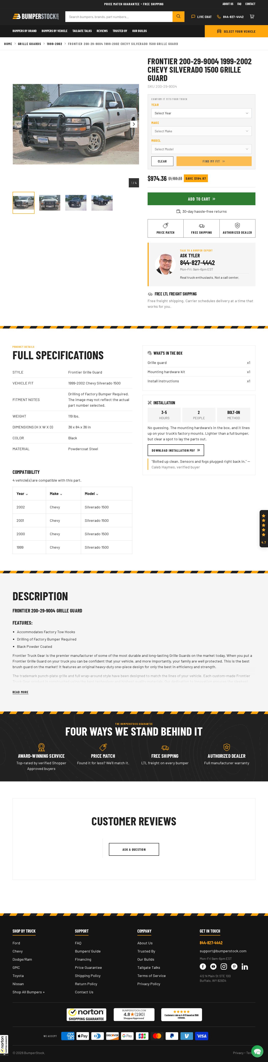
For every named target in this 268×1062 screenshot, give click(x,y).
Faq (239, 4)
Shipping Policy (87, 975)
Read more (20, 692)
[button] (4, 1045)
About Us (228, 4)
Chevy (18, 951)
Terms (250, 1053)
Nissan (18, 983)
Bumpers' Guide (88, 951)
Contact (250, 4)
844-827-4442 (197, 262)
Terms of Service (151, 975)
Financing (83, 959)
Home (8, 44)
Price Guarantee (88, 967)
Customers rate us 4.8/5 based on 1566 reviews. (181, 1016)
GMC (16, 967)
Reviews (102, 31)
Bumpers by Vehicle (54, 31)
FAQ (78, 943)
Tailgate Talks (82, 31)
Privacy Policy (148, 983)
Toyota (18, 975)
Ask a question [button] (134, 849)
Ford (16, 943)
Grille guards (29, 44)
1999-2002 (54, 44)
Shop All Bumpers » (29, 992)
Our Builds (139, 31)
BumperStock (34, 1053)
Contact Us (84, 992)
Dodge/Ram (22, 959)
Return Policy (86, 983)
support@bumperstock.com (223, 951)
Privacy (238, 1053)
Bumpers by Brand (25, 31)
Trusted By (120, 31)
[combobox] (119, 16)
